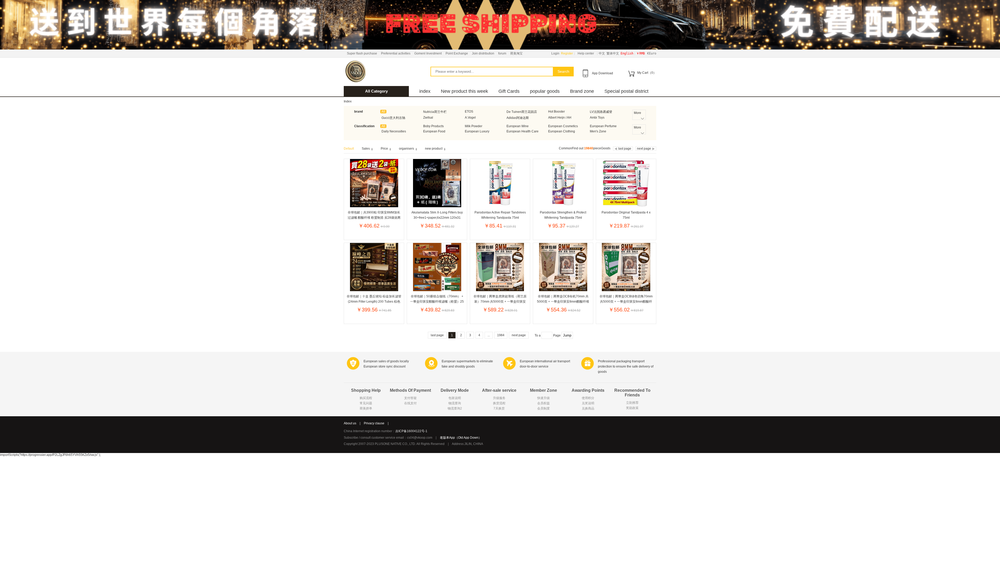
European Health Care (523, 131)
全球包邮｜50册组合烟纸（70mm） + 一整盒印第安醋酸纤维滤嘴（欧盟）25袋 (437, 299)
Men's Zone (598, 131)
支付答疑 (410, 398)
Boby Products (433, 126)
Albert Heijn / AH (559, 117)
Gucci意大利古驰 (393, 118)
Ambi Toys (597, 117)
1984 (500, 335)
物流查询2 (455, 408)
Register (567, 53)
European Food (434, 131)
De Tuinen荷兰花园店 (522, 112)
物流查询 (454, 403)
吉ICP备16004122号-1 (411, 431)
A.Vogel (470, 117)
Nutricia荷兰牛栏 (435, 112)
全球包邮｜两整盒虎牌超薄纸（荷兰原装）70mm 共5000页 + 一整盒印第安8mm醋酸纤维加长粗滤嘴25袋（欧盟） (500, 299)
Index (348, 101)
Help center (586, 53)
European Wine (518, 126)
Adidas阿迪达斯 (518, 118)
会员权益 (543, 403)
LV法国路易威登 (601, 112)
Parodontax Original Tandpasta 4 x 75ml (626, 215)
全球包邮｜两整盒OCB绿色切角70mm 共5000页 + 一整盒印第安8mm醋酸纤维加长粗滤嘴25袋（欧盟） (626, 299)
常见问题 (366, 403)
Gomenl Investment (428, 53)
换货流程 (499, 403)
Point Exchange (457, 53)
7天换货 (499, 408)
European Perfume (603, 126)
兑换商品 (588, 408)
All (383, 111)
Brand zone (582, 91)
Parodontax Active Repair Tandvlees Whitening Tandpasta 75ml (500, 215)
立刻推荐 (632, 403)
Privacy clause (374, 423)
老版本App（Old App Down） (461, 437)
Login (555, 53)
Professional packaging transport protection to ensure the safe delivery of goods (625, 366)
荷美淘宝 (516, 53)
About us (350, 423)
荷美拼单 (366, 408)
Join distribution (483, 53)
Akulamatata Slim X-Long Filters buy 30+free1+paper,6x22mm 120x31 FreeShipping (437, 215)
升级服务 (499, 398)
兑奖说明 (588, 403)
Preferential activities (395, 53)
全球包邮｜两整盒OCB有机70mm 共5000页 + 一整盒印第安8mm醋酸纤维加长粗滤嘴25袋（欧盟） (563, 299)
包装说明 (454, 398)
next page (519, 335)
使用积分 (588, 398)
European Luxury (477, 131)
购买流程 (366, 398)
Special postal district (626, 91)
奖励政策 (632, 408)
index (424, 91)
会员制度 (543, 408)
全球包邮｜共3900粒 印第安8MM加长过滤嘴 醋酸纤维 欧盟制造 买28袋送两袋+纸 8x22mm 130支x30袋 (374, 215)
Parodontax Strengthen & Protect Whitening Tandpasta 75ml (563, 215)
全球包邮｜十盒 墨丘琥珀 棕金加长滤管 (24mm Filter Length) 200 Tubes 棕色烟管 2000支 (374, 299)
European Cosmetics (563, 126)
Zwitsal (428, 117)
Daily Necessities (394, 131)
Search (563, 71)
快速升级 (543, 398)
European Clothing (561, 131)
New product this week (464, 91)
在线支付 (410, 403)
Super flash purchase (362, 53)
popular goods (545, 91)
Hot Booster (556, 111)
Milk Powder (473, 126)
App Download (602, 73)
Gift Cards (509, 91)
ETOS (469, 111)
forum (502, 53)
